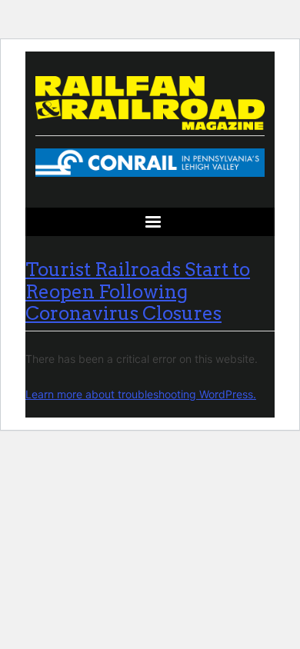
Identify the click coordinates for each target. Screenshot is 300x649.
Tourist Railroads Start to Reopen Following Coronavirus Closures (137, 291)
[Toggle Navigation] (150, 222)
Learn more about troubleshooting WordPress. (140, 394)
